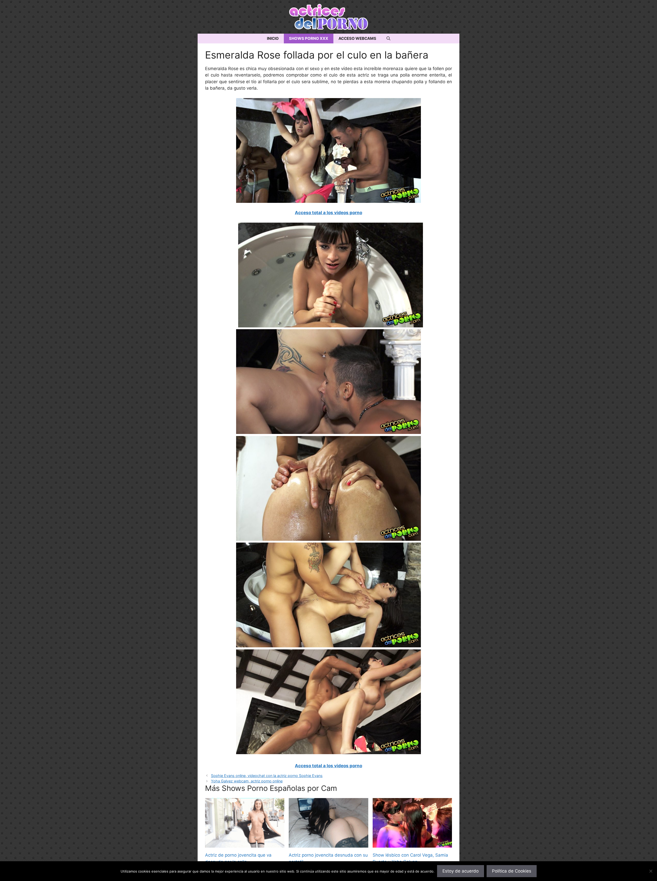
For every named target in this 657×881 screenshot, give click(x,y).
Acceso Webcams (357, 38)
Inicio (273, 38)
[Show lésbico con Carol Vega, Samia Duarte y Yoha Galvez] (412, 844)
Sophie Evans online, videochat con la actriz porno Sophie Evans (267, 775)
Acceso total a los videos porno (328, 212)
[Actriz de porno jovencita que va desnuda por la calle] (244, 844)
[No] (650, 871)
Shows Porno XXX (308, 38)
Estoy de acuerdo (460, 871)
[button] (388, 38)
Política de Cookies (511, 871)
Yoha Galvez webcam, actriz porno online (247, 781)
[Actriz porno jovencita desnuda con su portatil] (328, 844)
